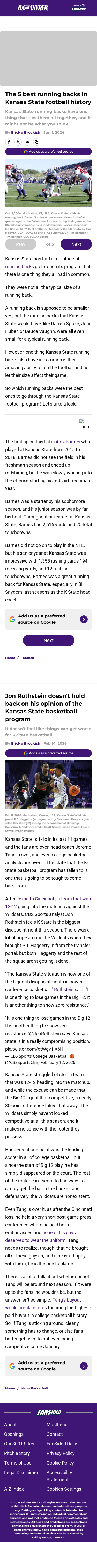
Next (76, 244)
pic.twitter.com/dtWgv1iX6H (34, 1049)
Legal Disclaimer (21, 1472)
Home (10, 658)
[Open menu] (8, 8)
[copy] (36, 142)
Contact (55, 1434)
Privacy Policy (61, 1453)
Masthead (57, 1424)
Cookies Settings (64, 1489)
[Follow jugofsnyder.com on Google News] (84, 619)
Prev (20, 244)
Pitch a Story (17, 1453)
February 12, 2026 (58, 1062)
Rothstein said (68, 989)
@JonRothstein (45, 1033)
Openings (14, 1434)
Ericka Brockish (25, 132)
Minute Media (30, 1502)
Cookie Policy (60, 1463)
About (10, 1424)
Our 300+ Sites (19, 1443)
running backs (19, 266)
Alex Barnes (68, 441)
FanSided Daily (62, 1443)
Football (27, 658)
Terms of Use (18, 1463)
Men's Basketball (34, 1388)
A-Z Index (14, 1489)
